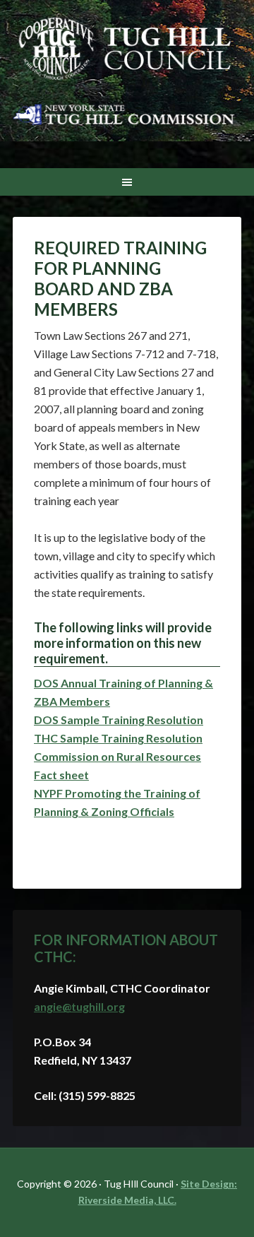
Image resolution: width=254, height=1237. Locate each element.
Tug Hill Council (127, 49)
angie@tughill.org (79, 1006)
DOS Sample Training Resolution (118, 719)
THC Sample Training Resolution (118, 738)
